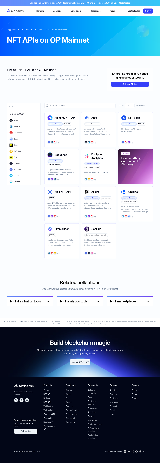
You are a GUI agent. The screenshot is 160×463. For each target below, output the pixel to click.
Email (134, 398)
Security (113, 410)
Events (90, 416)
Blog (90, 397)
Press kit (113, 406)
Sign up (69, 390)
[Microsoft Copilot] (136, 451)
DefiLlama (71, 324)
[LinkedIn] (22, 400)
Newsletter (92, 420)
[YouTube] (27, 400)
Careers (113, 394)
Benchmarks (71, 418)
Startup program (95, 424)
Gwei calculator (72, 410)
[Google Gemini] (129, 451)
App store (92, 412)
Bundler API (48, 422)
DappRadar (79, 324)
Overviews (92, 408)
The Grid (146, 321)
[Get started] (80, 3)
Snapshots (70, 422)
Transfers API (49, 414)
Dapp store (11, 29)
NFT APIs (38, 29)
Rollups (47, 398)
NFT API (47, 402)
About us (113, 390)
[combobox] (129, 105)
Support (69, 402)
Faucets (69, 406)
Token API (48, 418)
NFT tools (25, 29)
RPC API (47, 394)
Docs (68, 398)
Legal (112, 414)
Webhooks (48, 406)
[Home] (15, 11)
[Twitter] (16, 400)
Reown (86, 324)
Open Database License (60, 324)
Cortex (46, 390)
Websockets (49, 410)
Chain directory (72, 414)
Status (68, 394)
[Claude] (140, 451)
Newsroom (114, 402)
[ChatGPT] (125, 451)
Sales (134, 390)
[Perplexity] (132, 451)
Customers (114, 398)
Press (134, 394)
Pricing (112, 11)
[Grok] (144, 451)
